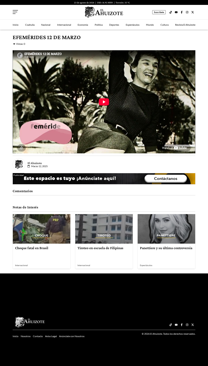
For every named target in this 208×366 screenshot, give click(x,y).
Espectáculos (132, 24)
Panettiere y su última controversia (166, 248)
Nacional (45, 24)
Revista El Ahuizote (185, 24)
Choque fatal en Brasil (31, 248)
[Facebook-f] (181, 12)
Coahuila (30, 24)
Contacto (38, 336)
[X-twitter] (192, 12)
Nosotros (26, 336)
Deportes (114, 24)
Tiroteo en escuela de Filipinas (100, 248)
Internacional (64, 24)
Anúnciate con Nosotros (72, 336)
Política (99, 24)
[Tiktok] (170, 12)
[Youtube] (176, 12)
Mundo (150, 24)
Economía (83, 24)
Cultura (164, 24)
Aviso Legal (51, 336)
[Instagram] (187, 12)
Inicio (15, 24)
